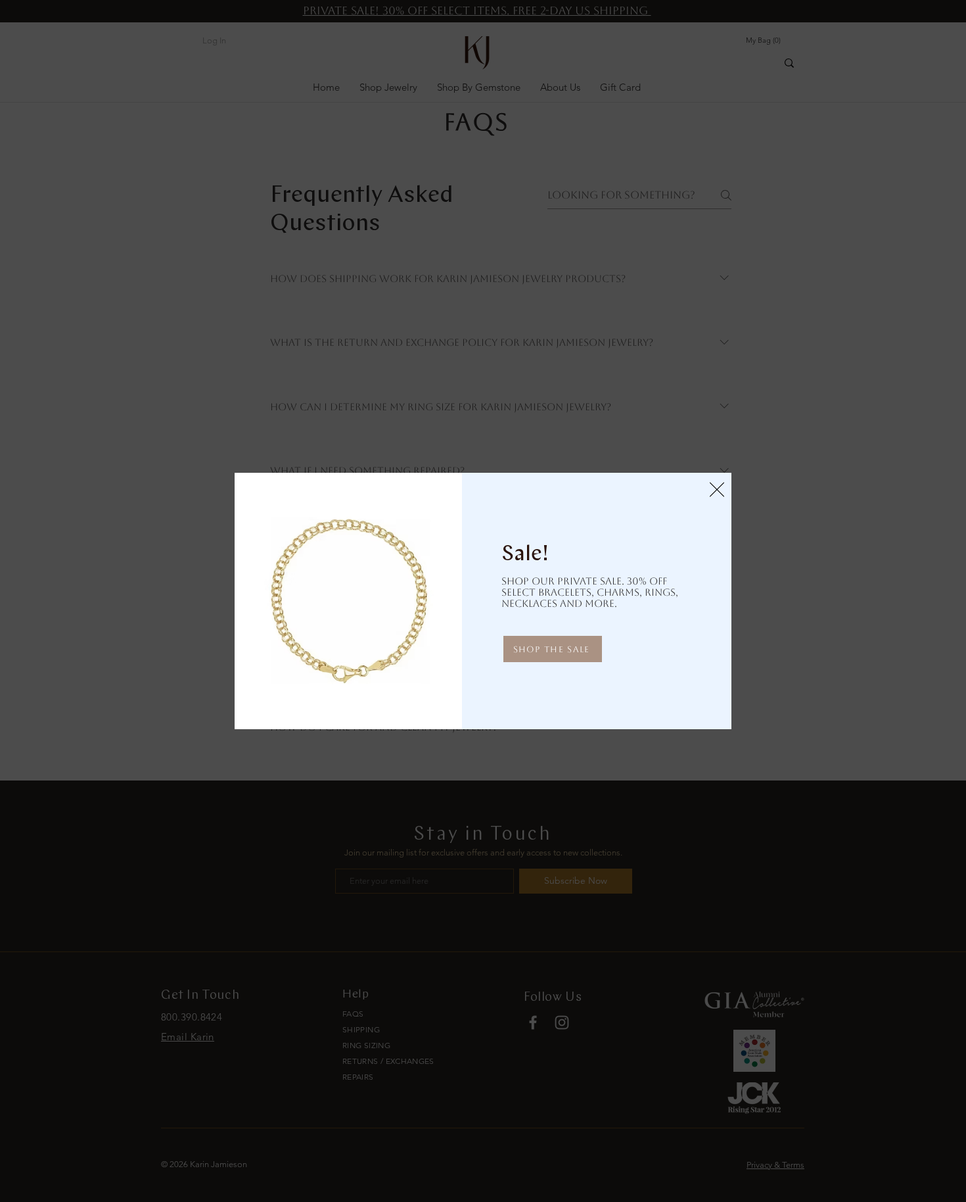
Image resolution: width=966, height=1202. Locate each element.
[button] (717, 489)
